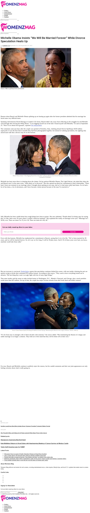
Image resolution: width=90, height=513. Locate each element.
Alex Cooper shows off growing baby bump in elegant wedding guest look (25, 455)
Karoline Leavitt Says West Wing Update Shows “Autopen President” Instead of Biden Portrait (25, 426)
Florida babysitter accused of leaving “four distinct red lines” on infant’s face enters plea (28, 457)
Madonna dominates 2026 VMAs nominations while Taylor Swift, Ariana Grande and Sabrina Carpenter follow (35, 458)
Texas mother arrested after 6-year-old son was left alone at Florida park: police (26, 460)
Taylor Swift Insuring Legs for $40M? (13, 447)
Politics (6, 10)
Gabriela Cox (6, 45)
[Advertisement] (45, 101)
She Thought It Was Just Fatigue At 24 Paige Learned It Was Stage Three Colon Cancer (24, 433)
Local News (7, 12)
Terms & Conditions (9, 480)
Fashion (6, 17)
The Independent (36, 125)
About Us (7, 476)
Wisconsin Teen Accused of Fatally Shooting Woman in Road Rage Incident (25, 454)
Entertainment (8, 13)
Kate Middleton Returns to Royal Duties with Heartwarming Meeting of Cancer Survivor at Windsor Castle (34, 443)
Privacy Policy (8, 479)
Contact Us (7, 477)
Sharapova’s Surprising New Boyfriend (13, 440)
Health (6, 15)
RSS (5, 482)
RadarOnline (25, 271)
